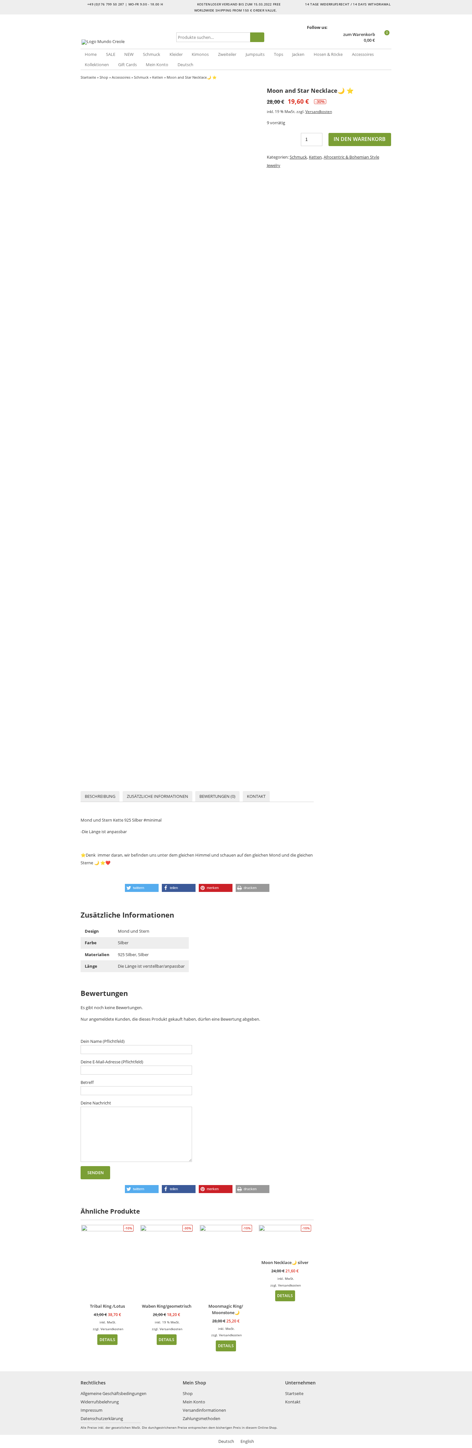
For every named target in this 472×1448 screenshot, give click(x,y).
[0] (383, 40)
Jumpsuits (255, 54)
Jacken (298, 54)
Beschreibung (100, 796)
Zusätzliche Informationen (157, 796)
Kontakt (256, 796)
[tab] (100, 796)
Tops (278, 54)
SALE (110, 54)
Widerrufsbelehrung (100, 1402)
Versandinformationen (204, 1410)
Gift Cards (127, 64)
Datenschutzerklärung (102, 1418)
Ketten (157, 77)
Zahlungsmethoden (201, 1418)
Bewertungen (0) (217, 796)
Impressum (91, 1410)
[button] (142, 888)
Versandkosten (318, 111)
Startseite (88, 77)
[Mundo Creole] (127, 42)
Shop (104, 77)
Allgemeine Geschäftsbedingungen (113, 1393)
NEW (129, 54)
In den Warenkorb (360, 139)
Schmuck (151, 54)
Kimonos (200, 54)
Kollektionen (97, 64)
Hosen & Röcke (328, 54)
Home (91, 54)
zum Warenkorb (359, 34)
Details (107, 1339)
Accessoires (363, 54)
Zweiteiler (227, 54)
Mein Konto (157, 64)
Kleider (176, 54)
